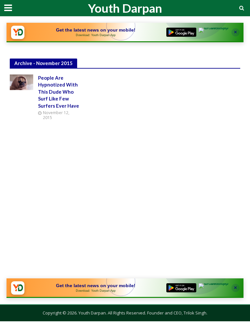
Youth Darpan (125, 8)
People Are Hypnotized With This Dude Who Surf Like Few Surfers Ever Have (58, 92)
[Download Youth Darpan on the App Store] (214, 32)
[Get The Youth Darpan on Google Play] (181, 32)
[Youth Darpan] (17, 32)
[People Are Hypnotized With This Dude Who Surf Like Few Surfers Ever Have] (21, 81)
